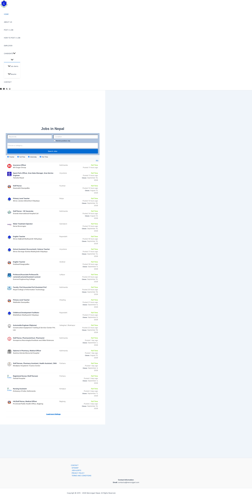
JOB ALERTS (76, 470)
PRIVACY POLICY (78, 473)
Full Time (22, 157)
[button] (14, 53)
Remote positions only (63, 141)
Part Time (44, 157)
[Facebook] (1, 89)
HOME (6, 14)
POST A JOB (8, 30)
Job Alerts (14, 66)
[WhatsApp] (10, 89)
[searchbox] (45, 145)
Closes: (84, 178)
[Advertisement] (45, 109)
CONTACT (8, 82)
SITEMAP (75, 468)
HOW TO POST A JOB (12, 38)
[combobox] (52, 145)
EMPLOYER (8, 46)
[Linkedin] (4, 89)
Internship (33, 157)
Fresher (11, 157)
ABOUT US (8, 22)
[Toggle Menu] (12, 59)
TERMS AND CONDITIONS (81, 476)
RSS (97, 160)
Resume (13, 74)
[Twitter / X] (7, 89)
